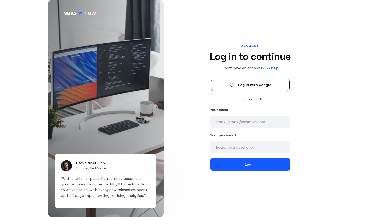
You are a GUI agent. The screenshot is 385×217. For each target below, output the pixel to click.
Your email (219, 109)
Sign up (271, 68)
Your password (223, 135)
